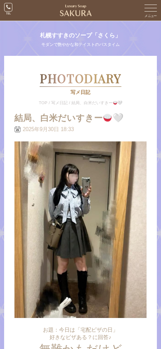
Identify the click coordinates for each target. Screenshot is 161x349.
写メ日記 (59, 102)
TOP (43, 102)
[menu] (150, 10)
